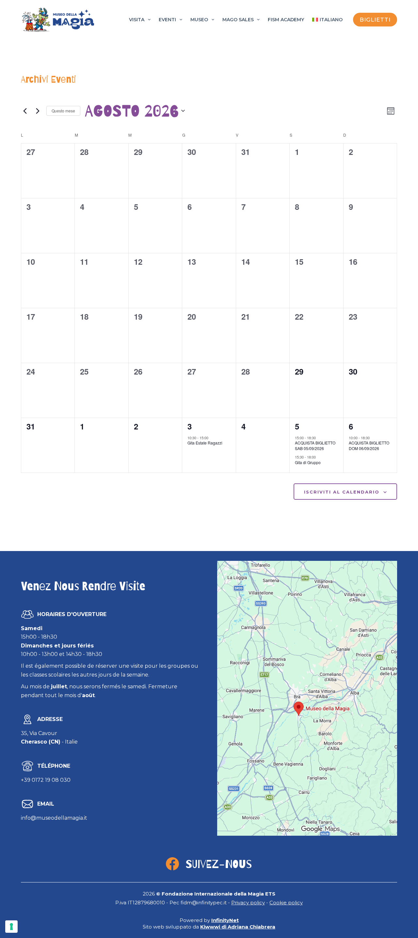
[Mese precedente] (25, 111)
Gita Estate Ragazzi (204, 442)
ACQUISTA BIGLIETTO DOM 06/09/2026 (369, 445)
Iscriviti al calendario (341, 491)
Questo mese (63, 110)
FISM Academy (286, 20)
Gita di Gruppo (308, 462)
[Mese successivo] (37, 111)
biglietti (375, 19)
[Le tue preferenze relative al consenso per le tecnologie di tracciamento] (11, 926)
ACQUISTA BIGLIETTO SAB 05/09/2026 (315, 445)
